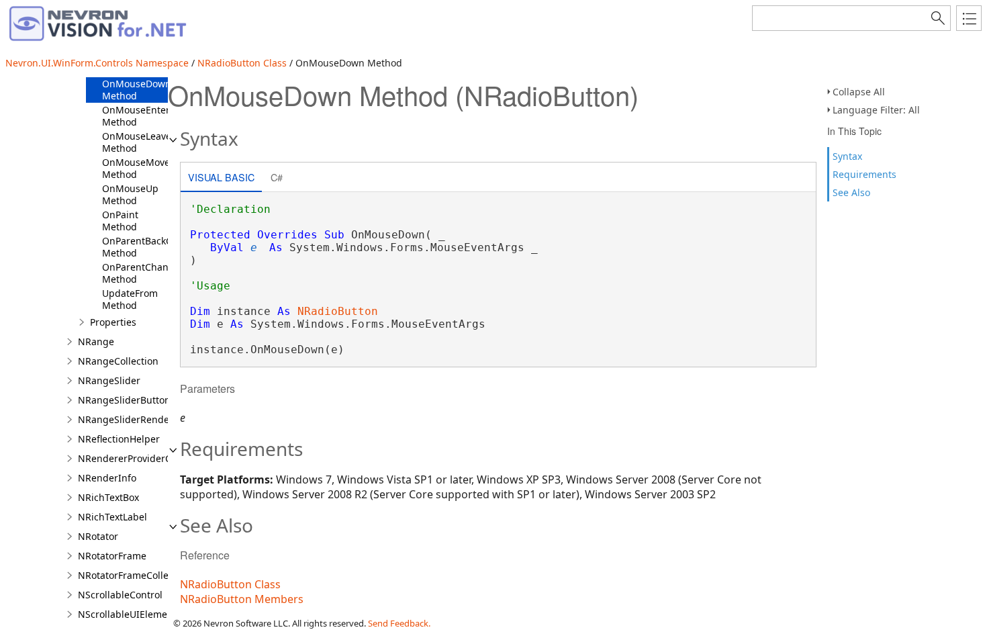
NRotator (98, 536)
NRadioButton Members (241, 599)
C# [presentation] (277, 177)
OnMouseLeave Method (136, 142)
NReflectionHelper (119, 438)
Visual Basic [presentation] (221, 177)
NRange (96, 341)
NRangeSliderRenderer (130, 419)
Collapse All (859, 91)
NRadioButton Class (242, 62)
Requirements (864, 174)
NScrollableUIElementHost (137, 614)
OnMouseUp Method (130, 194)
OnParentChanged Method (144, 273)
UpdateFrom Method (130, 299)
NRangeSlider (109, 380)
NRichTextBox (108, 497)
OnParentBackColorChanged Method (166, 246)
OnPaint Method (120, 220)
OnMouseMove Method (136, 168)
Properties (113, 322)
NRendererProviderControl (138, 458)
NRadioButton (337, 311)
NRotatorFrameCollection (134, 575)
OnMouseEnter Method (136, 115)
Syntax (847, 156)
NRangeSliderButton (124, 400)
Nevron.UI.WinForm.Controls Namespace (97, 62)
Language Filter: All (876, 109)
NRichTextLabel (112, 516)
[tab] (221, 178)
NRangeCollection (118, 361)
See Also (851, 192)
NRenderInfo (107, 477)
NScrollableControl (120, 594)
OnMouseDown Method (136, 89)
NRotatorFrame (112, 555)
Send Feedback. (399, 623)
